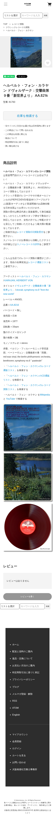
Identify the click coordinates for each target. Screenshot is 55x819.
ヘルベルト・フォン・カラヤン (35, 276)
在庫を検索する (27, 115)
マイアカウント (20, 734)
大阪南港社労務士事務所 (24, 769)
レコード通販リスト (38, 262)
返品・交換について (22, 658)
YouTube (10, 399)
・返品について (10, 138)
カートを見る (19, 755)
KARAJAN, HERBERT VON (18, 280)
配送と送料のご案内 (22, 651)
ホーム (15, 644)
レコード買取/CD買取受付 (30, 232)
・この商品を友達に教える (15, 134)
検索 (45, 15)
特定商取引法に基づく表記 (25, 672)
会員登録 (16, 741)
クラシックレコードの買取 (18, 27)
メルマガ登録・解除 (22, 694)
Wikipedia (45, 395)
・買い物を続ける (11, 146)
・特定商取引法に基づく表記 (16, 142)
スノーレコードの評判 (28, 244)
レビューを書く (27, 596)
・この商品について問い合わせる (18, 130)
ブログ (15, 687)
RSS (14, 701)
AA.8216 (14, 305)
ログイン (16, 748)
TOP (5, 24)
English (16, 715)
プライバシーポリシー (23, 679)
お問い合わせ (19, 762)
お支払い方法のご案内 (23, 665)
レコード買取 (18, 24)
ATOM (15, 708)
